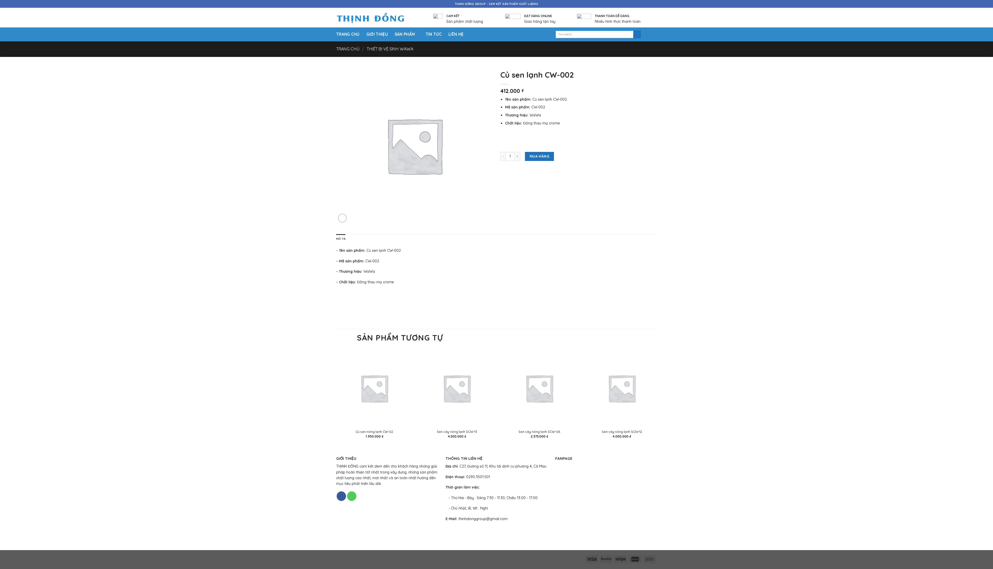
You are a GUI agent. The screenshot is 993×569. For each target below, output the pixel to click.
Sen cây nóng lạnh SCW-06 (539, 432)
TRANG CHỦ (348, 34)
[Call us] (351, 496)
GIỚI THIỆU (377, 34)
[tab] (340, 239)
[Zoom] (342, 218)
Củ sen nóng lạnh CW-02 (374, 432)
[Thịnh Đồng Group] (377, 17)
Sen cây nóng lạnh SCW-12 (622, 432)
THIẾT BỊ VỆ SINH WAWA (390, 48)
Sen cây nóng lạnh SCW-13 (457, 432)
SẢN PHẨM (405, 34)
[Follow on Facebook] (341, 496)
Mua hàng (539, 156)
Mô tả (340, 239)
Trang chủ (347, 48)
